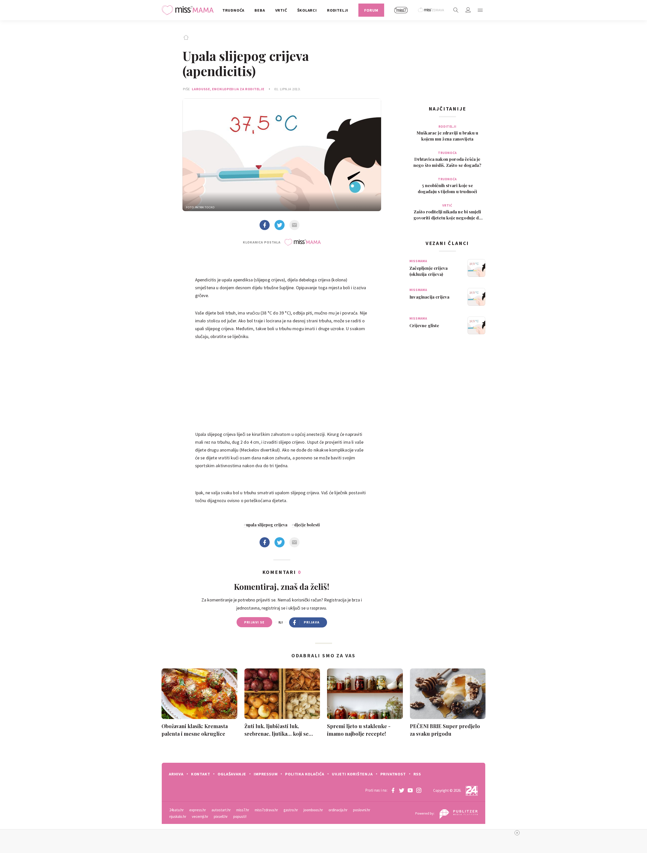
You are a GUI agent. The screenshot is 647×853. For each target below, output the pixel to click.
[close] (517, 832)
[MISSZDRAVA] (431, 10)
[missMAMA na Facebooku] (393, 790)
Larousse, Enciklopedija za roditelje (228, 89)
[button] (480, 10)
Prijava (312, 622)
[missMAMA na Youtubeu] (410, 790)
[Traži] (456, 10)
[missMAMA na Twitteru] (402, 790)
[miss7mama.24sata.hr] (189, 10)
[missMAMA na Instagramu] (419, 790)
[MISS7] (401, 10)
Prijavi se (254, 622)
